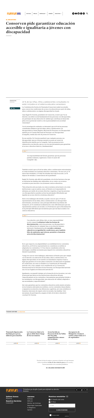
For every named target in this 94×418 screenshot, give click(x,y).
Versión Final (13, 100)
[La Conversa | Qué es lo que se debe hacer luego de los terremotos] (36, 323)
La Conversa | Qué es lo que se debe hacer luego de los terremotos (35, 333)
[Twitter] (81, 14)
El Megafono (11, 19)
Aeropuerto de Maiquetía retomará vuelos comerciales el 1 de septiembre (77, 334)
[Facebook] (78, 14)
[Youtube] (76, 14)
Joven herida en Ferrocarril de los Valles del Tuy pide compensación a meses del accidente (57, 335)
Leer (15, 343)
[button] (87, 13)
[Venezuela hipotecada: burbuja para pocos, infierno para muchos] (15, 323)
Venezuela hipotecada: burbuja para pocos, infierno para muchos (14, 333)
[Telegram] (73, 14)
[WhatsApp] (13, 105)
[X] (18, 105)
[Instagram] (84, 14)
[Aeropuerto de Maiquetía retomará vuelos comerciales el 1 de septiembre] (78, 323)
